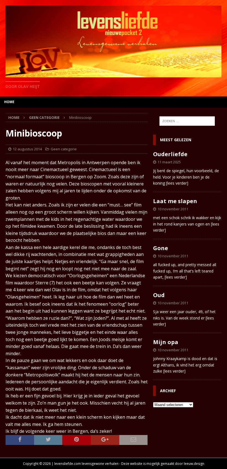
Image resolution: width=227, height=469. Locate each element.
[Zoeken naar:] (187, 121)
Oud (159, 295)
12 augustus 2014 (27, 148)
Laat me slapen (175, 201)
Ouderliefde (170, 154)
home (9, 101)
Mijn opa (165, 342)
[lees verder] (177, 183)
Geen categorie (64, 148)
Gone (160, 248)
